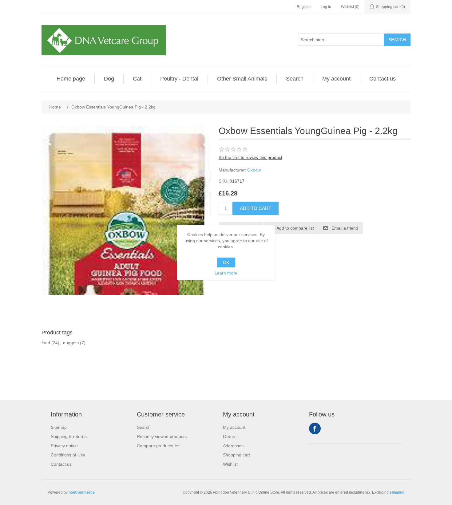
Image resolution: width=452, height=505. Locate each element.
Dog (109, 79)
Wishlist (230, 464)
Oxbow (254, 170)
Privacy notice (64, 445)
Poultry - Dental (179, 79)
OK (226, 262)
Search (294, 79)
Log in (326, 7)
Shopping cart (236, 454)
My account (336, 79)
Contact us (382, 79)
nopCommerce (82, 492)
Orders (229, 436)
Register (304, 7)
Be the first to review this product (250, 157)
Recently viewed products (162, 436)
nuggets (71, 342)
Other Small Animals (242, 79)
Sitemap (59, 427)
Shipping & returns (69, 436)
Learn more (226, 272)
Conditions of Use (68, 454)
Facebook (315, 428)
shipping (397, 492)
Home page (71, 79)
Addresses (233, 445)
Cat (137, 79)
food (46, 342)
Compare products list (158, 445)
